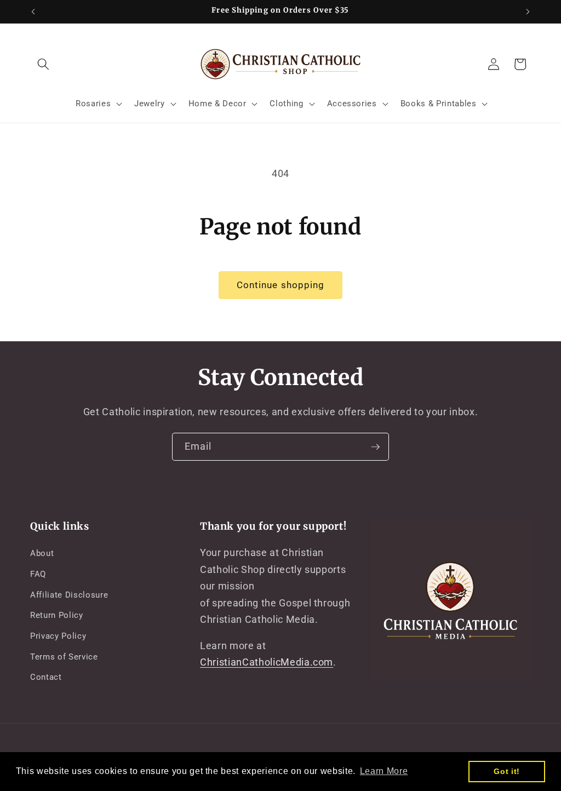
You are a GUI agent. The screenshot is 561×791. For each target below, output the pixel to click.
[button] (43, 64)
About (42, 553)
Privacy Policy (58, 636)
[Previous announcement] (33, 11)
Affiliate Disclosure (69, 595)
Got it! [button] (507, 771)
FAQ (38, 574)
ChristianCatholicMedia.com (266, 662)
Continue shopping (281, 285)
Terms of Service (64, 657)
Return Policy (56, 615)
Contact (46, 677)
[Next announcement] (528, 11)
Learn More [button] (384, 771)
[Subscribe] (375, 447)
